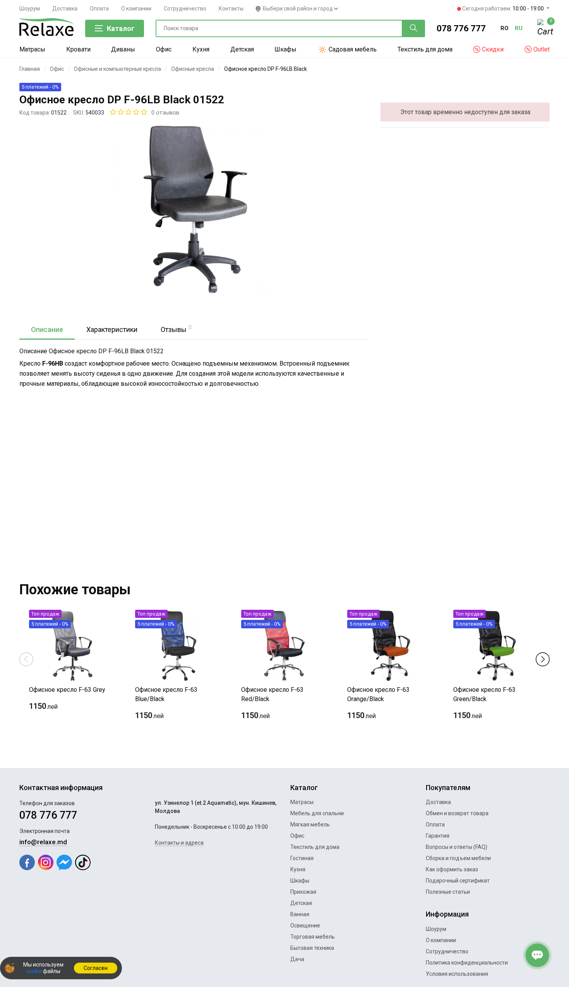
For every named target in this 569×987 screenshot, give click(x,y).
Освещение (305, 925)
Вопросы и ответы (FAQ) (456, 847)
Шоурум (29, 8)
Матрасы (32, 49)
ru (519, 28)
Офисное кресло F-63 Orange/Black (378, 694)
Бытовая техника (312, 948)
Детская (242, 49)
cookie (34, 971)
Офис (163, 49)
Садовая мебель (352, 49)
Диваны (123, 49)
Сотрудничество (185, 8)
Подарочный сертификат (458, 881)
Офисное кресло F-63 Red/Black (272, 694)
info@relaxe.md (43, 842)
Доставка (64, 8)
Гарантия (437, 836)
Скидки (492, 49)
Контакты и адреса (179, 843)
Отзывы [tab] (176, 329)
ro (504, 28)
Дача (297, 959)
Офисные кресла (192, 69)
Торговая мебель (312, 937)
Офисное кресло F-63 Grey (67, 689)
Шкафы (285, 49)
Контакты (231, 8)
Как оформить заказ (452, 869)
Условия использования (457, 974)
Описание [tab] (47, 329)
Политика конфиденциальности (467, 963)
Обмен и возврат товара (457, 813)
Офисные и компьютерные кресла (117, 69)
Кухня (200, 49)
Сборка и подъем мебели (458, 858)
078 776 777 (461, 28)
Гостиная (302, 858)
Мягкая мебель (310, 824)
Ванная (299, 914)
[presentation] (26, 658)
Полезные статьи (448, 892)
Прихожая (303, 892)
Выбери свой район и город (298, 8)
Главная (29, 69)
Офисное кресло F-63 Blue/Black (166, 694)
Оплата (99, 8)
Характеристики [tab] (111, 329)
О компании (136, 8)
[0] (543, 29)
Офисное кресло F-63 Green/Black (484, 694)
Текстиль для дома (425, 49)
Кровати (78, 49)
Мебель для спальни (317, 813)
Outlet (541, 49)
